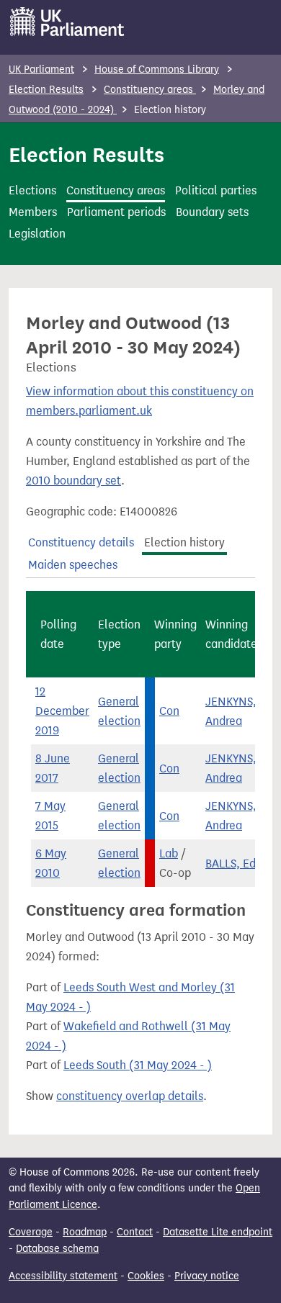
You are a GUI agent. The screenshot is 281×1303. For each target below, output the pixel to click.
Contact (135, 1232)
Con (169, 711)
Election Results (46, 90)
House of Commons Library (156, 69)
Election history (184, 542)
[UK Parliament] (67, 21)
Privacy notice (206, 1276)
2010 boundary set (73, 480)
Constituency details (81, 542)
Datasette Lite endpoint (217, 1232)
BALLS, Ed (230, 863)
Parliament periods (116, 212)
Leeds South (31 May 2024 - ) (137, 1065)
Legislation (37, 233)
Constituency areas (150, 90)
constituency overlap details (129, 1096)
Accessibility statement (63, 1276)
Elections (32, 190)
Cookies (146, 1276)
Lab (168, 853)
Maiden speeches (72, 565)
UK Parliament (41, 69)
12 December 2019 (62, 711)
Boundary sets (212, 212)
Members (33, 212)
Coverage (31, 1232)
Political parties (216, 190)
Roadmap (85, 1232)
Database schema (57, 1249)
